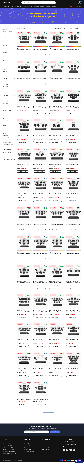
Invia (55, 431)
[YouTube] (70, 450)
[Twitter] (74, 450)
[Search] (38, 2)
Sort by (70, 28)
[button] (21, 28)
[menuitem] (9, 29)
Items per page (58, 28)
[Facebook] (64, 450)
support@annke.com (69, 446)
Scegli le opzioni (22, 54)
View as (18, 28)
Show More (48, 414)
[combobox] (37, 2)
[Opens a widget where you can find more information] (79, 462)
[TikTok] (67, 450)
